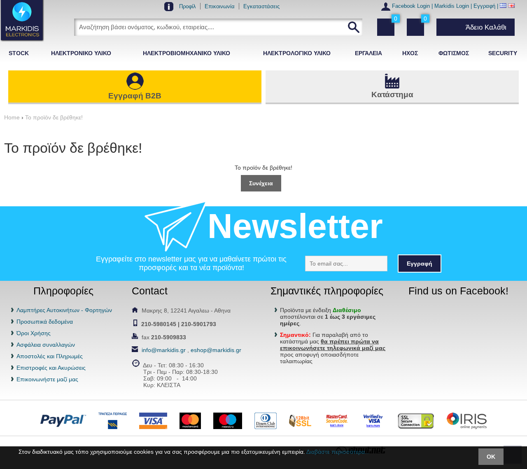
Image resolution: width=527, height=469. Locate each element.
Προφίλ (187, 6)
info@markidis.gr (164, 350)
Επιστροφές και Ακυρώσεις (51, 367)
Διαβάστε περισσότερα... (338, 451)
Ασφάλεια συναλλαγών (45, 344)
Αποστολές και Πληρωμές (49, 356)
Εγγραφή (484, 6)
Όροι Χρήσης (33, 333)
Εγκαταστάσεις (261, 6)
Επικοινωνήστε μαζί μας (47, 379)
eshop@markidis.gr (216, 350)
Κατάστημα (392, 94)
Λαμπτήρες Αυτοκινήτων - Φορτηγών (64, 310)
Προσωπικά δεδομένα (44, 321)
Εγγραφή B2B (134, 95)
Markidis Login (451, 6)
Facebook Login (411, 6)
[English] (511, 6)
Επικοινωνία (220, 6)
